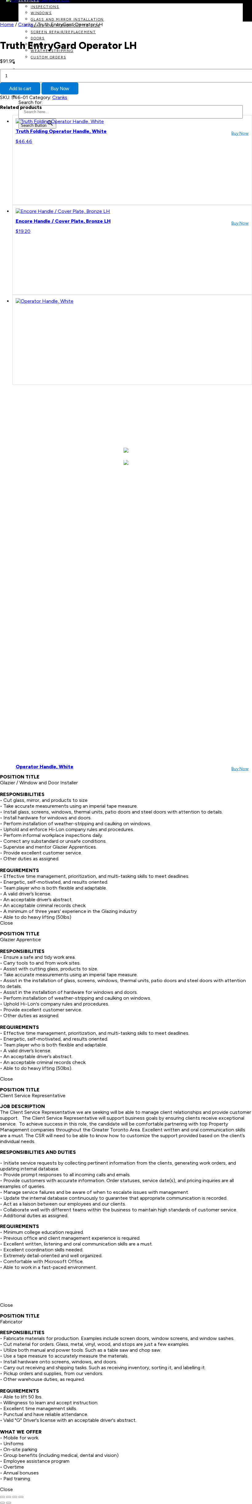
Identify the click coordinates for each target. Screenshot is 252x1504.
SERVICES (82, 460)
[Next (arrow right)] (8, 1503)
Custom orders (48, 57)
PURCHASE (29, 64)
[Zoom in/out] (2, 1497)
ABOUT (47, 460)
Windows (41, 13)
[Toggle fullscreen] (8, 1497)
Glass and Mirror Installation (67, 20)
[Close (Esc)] (20, 1497)
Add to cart (20, 88)
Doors (38, 38)
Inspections (45, 7)
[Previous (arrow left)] (2, 1503)
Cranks (25, 24)
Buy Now (60, 88)
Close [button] (6, 923)
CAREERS (163, 460)
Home (7, 24)
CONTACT (201, 460)
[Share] (14, 1497)
